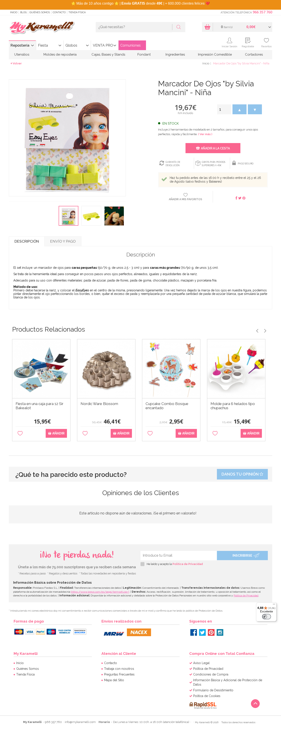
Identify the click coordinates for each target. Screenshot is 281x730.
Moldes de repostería (60, 54)
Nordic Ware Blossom (99, 404)
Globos (71, 45)
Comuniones (130, 45)
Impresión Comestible (215, 54)
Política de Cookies (206, 696)
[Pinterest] (211, 632)
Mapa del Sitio (114, 680)
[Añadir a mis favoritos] (20, 433)
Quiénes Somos (39, 12)
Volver (17, 63)
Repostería (20, 45)
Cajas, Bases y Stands (108, 54)
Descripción (26, 241)
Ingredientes (175, 54)
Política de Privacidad (188, 564)
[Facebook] (194, 632)
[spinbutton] (224, 109)
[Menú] (274, 605)
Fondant (144, 54)
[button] (239, 109)
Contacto (59, 12)
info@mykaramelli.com (80, 722)
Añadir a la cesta (215, 148)
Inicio (13, 12)
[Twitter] (202, 632)
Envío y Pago (63, 241)
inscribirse (242, 555)
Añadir (58, 433)
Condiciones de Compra (210, 674)
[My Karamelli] (42, 28)
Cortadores (254, 54)
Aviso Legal (201, 663)
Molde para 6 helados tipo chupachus (233, 406)
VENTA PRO (103, 45)
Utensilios (21, 54)
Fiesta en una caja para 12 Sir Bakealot (39, 406)
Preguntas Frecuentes (119, 674)
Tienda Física (77, 12)
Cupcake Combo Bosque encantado (167, 406)
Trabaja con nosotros (119, 668)
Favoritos (266, 46)
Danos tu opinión (240, 474)
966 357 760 (262, 12)
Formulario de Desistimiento (213, 690)
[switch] (266, 616)
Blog (23, 12)
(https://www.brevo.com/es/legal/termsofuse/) (100, 591)
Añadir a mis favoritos (185, 199)
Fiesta (43, 45)
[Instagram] (220, 632)
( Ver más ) (205, 134)
